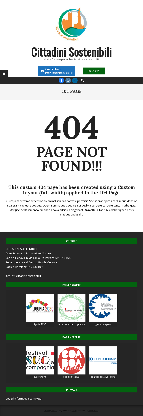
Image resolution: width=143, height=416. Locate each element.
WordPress (93, 410)
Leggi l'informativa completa (24, 398)
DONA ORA (93, 71)
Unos (74, 410)
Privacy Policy (50, 410)
